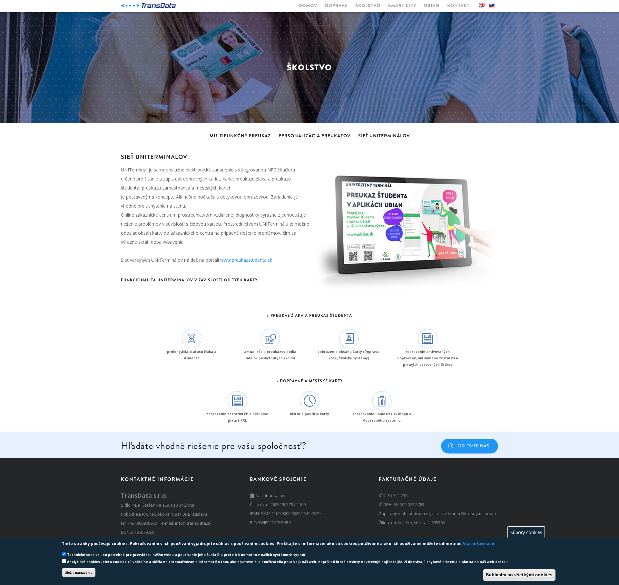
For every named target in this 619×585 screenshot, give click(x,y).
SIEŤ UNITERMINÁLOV (384, 135)
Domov (308, 5)
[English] (482, 5)
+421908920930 (142, 523)
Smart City (402, 5)
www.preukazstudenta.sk (246, 260)
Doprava (336, 5)
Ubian (431, 5)
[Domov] (148, 5)
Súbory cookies (526, 532)
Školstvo (367, 5)
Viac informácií (478, 543)
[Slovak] (491, 5)
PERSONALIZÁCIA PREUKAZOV (314, 135)
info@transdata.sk (193, 523)
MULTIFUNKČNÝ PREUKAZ (240, 135)
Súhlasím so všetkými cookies (519, 574)
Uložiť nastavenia (79, 572)
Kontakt (458, 5)
